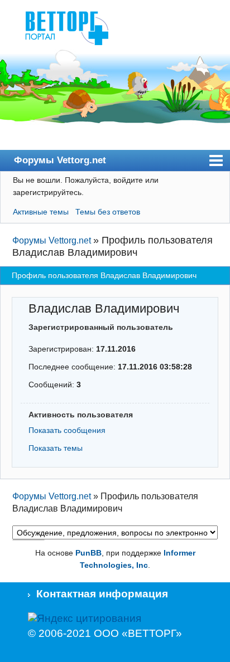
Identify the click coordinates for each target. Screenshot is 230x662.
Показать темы (55, 448)
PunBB (88, 552)
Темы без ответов (107, 211)
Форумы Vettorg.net (60, 160)
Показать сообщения (67, 430)
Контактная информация (102, 594)
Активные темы (41, 211)
